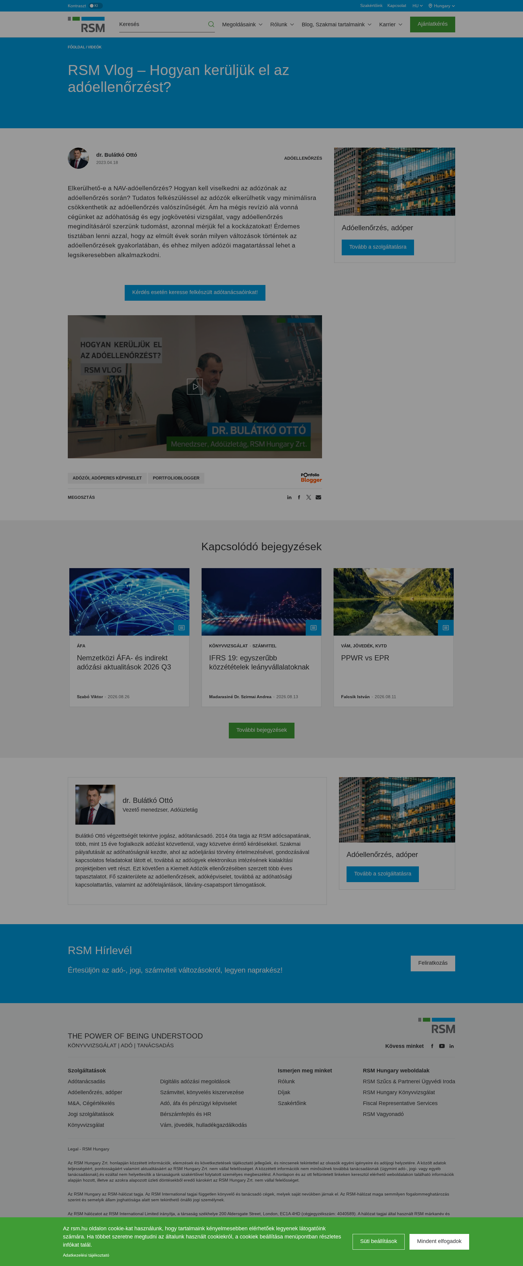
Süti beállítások (378, 1241)
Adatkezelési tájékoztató (86, 1255)
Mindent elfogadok (439, 1241)
